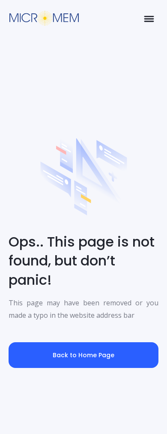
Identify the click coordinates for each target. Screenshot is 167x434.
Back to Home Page (83, 355)
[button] (149, 18)
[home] (42, 18)
